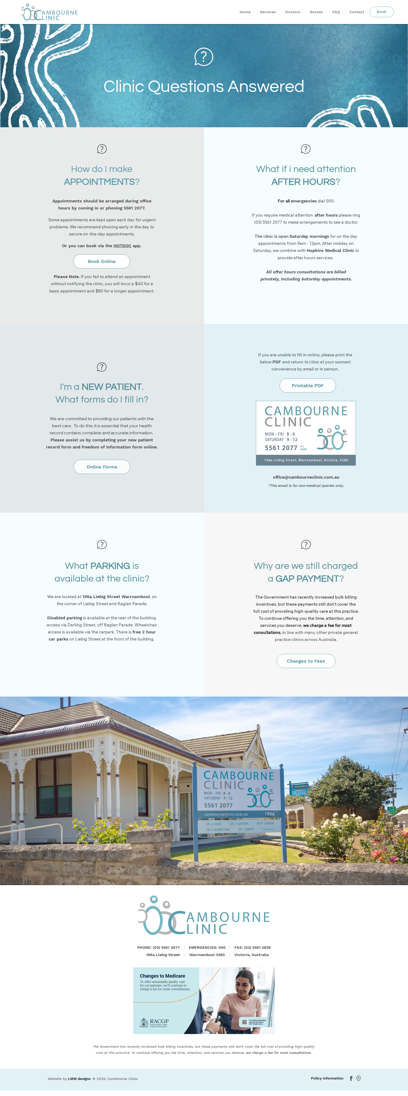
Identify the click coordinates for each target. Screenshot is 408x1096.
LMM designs (79, 1079)
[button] (102, 467)
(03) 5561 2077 (268, 222)
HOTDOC (122, 245)
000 (330, 201)
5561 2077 (134, 207)
